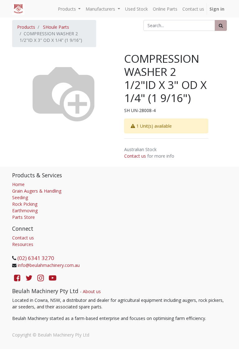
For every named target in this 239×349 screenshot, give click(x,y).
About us (92, 291)
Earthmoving (25, 211)
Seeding (20, 197)
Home (18, 184)
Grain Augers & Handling (36, 191)
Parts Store (23, 217)
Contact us (135, 156)
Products (26, 27)
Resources (22, 244)
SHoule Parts (56, 27)
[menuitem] (136, 9)
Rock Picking (24, 204)
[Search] (221, 25)
